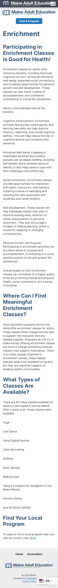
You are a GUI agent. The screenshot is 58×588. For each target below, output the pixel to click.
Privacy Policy (29, 581)
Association (35, 554)
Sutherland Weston (35, 578)
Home (19, 554)
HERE (32, 537)
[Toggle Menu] (29, 3)
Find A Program (29, 21)
